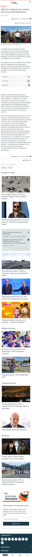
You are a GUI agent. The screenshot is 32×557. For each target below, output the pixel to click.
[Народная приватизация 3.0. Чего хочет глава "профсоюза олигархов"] (16, 287)
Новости (4, 6)
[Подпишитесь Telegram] (16, 539)
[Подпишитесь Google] (2, 539)
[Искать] (27, 555)
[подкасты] (12, 555)
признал (3, 96)
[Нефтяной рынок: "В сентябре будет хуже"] (16, 365)
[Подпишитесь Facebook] (5, 539)
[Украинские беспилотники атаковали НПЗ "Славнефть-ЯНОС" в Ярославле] (16, 394)
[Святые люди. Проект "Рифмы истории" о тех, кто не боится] (16, 446)
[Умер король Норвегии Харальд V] (16, 419)
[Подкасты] (26, 539)
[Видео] (20, 555)
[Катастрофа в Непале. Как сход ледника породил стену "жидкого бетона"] (16, 184)
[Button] (14, 19)
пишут (10, 70)
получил (24, 119)
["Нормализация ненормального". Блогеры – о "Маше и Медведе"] (16, 310)
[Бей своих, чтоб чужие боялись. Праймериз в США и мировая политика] (16, 339)
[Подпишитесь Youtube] (12, 539)
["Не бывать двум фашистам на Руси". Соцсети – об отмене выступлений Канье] (16, 210)
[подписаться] (2, 542)
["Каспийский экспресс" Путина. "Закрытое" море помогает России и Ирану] (16, 261)
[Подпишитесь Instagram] (19, 539)
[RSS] (23, 539)
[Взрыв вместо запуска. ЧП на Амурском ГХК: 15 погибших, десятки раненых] (16, 470)
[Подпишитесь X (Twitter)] (9, 539)
